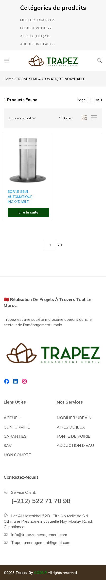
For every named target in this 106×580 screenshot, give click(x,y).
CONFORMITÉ (17, 427)
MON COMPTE (17, 454)
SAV (8, 445)
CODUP (40, 572)
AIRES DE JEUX (31, 36)
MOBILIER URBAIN (34, 20)
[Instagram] (24, 381)
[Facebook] (7, 381)
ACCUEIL (12, 417)
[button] (43, 157)
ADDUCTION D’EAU (75, 445)
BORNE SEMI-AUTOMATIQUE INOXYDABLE (20, 196)
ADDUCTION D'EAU (35, 44)
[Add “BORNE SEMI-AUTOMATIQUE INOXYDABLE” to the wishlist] (43, 144)
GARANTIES (15, 436)
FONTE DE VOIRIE (33, 28)
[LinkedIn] (15, 381)
